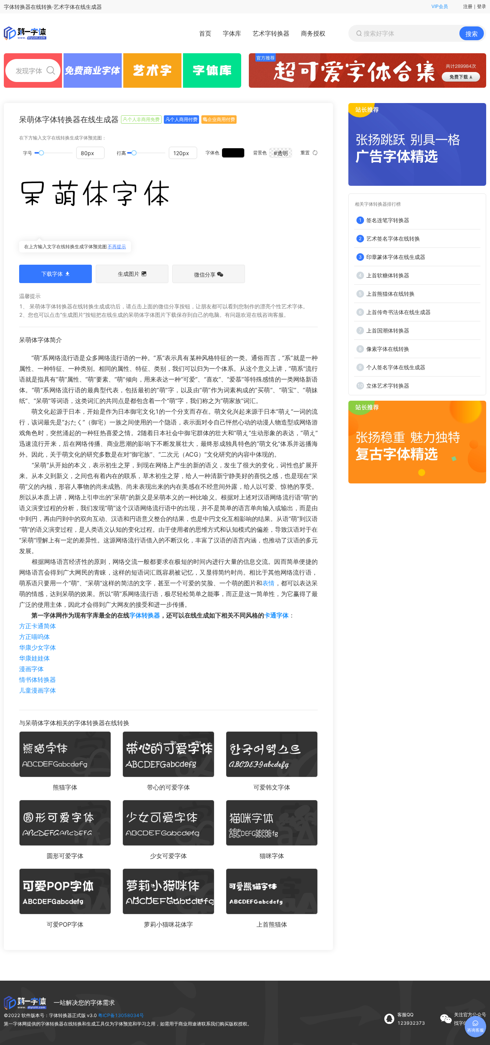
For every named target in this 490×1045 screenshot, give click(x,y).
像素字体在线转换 (387, 349)
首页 (205, 33)
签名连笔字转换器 (387, 220)
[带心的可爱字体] (168, 754)
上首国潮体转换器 (387, 330)
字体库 (232, 33)
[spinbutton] (90, 153)
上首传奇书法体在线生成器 (398, 312)
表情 (268, 583)
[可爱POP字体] (65, 891)
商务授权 (313, 33)
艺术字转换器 (271, 33)
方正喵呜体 (34, 636)
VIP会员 (439, 6)
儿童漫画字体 (37, 690)
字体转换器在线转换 (28, 6)
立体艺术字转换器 (387, 385)
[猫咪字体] (271, 822)
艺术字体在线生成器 (78, 6)
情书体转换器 (37, 679)
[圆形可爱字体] (65, 822)
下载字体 (52, 273)
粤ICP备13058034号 (121, 1015)
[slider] (41, 153)
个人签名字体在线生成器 (395, 367)
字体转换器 (144, 615)
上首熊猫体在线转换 (390, 293)
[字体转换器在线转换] (27, 33)
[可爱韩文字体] (271, 754)
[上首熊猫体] (271, 891)
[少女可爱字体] (168, 822)
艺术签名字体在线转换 (393, 238)
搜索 (472, 34)
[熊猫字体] (65, 754)
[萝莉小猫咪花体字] (168, 891)
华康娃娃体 (34, 658)
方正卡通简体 (37, 626)
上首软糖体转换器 (387, 275)
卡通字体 (276, 615)
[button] (100, 150)
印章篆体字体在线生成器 (395, 257)
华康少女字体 (37, 647)
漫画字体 (31, 669)
